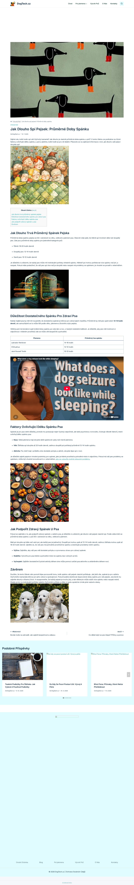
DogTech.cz (16, 134)
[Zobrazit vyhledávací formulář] (122, 4)
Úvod (70, 4)
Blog (41, 862)
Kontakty (113, 4)
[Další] (128, 674)
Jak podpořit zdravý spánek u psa (23, 222)
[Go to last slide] (5, 674)
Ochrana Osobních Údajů (75, 872)
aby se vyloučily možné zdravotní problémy (73, 459)
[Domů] (11, 121)
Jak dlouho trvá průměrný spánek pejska (26, 214)
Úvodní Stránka (22, 862)
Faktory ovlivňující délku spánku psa (24, 219)
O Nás (104, 4)
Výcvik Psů (94, 4)
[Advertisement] (67, 21)
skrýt (34, 210)
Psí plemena (59, 862)
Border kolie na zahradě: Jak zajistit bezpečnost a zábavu (32, 633)
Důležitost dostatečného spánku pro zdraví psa (28, 217)
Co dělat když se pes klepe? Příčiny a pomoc (106, 633)
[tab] (63, 697)
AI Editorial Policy (67, 882)
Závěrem (14, 224)
